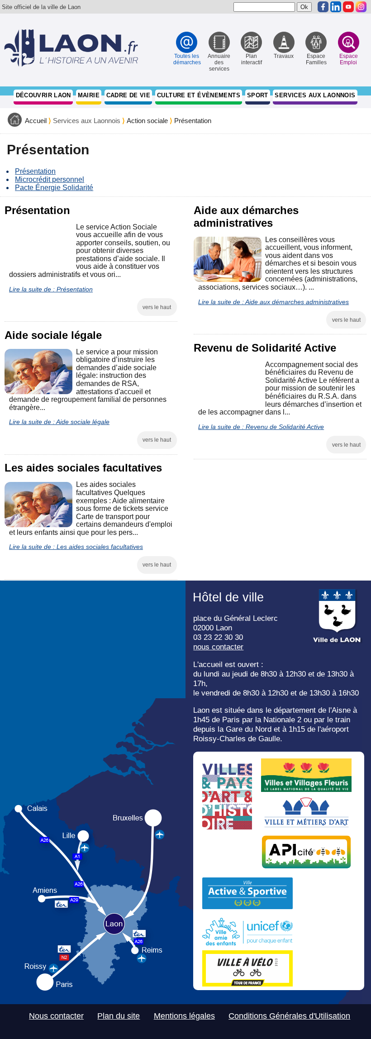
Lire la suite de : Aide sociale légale (59, 421)
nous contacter (218, 646)
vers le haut (157, 307)
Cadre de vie (128, 95)
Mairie (89, 95)
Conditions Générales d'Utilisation (289, 1015)
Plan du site (118, 1015)
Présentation (192, 120)
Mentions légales (184, 1015)
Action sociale (147, 120)
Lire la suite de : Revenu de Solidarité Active (261, 426)
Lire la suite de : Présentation (51, 289)
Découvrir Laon (43, 95)
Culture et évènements (198, 95)
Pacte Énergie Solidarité (54, 187)
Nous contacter (56, 1015)
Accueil (36, 120)
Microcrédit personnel (49, 179)
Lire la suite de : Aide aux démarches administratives (273, 301)
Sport (257, 95)
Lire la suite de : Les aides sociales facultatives (76, 546)
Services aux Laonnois (315, 95)
